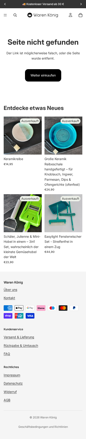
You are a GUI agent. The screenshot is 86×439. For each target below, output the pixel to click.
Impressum (12, 375)
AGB (7, 400)
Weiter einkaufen (43, 75)
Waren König (48, 417)
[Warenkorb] (80, 15)
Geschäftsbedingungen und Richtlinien (43, 426)
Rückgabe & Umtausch (21, 345)
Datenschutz (13, 383)
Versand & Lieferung (19, 337)
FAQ (7, 354)
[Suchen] (15, 15)
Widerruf (10, 391)
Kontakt (9, 298)
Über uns (10, 290)
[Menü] (5, 15)
